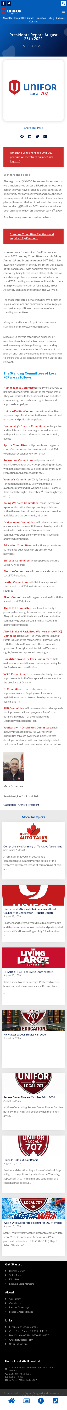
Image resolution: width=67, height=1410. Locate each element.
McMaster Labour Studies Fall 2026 (24, 1034)
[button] (63, 3)
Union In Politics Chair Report (20, 1159)
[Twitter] (9, 3)
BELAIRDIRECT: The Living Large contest (28, 971)
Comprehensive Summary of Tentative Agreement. (32, 846)
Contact (33, 21)
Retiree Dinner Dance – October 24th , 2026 (29, 1097)
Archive (22, 804)
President (33, 804)
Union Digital (24, 1393)
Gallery (51, 18)
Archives (60, 18)
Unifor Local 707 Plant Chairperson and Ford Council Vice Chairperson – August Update (29, 910)
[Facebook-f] (3, 3)
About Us (7, 18)
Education (41, 18)
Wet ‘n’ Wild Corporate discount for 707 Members (33, 1222)
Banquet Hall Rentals (24, 18)
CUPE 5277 (40, 1395)
